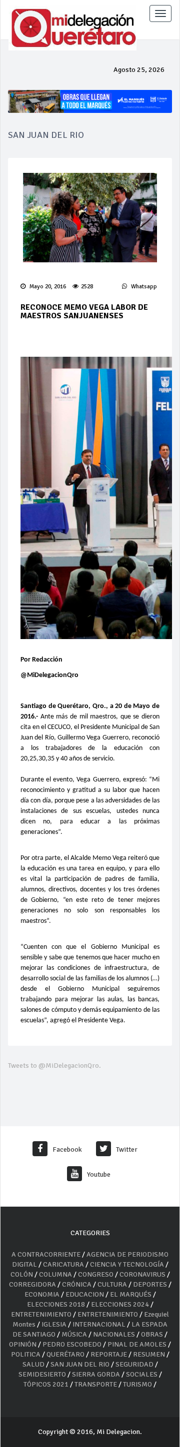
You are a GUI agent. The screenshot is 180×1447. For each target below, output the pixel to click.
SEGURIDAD (135, 1364)
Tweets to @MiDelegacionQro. (54, 1065)
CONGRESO (96, 1274)
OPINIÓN (22, 1344)
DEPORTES (150, 1284)
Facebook (67, 1149)
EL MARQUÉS (131, 1294)
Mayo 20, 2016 (47, 286)
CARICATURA (64, 1264)
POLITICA (25, 1354)
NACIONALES (114, 1334)
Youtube (98, 1174)
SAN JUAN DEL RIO (80, 1364)
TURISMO (137, 1384)
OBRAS (152, 1334)
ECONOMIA (42, 1294)
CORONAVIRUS (143, 1274)
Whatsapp (143, 286)
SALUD (33, 1364)
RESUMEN (149, 1354)
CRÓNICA (77, 1284)
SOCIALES (142, 1374)
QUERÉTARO (66, 1354)
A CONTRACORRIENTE (46, 1254)
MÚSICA (75, 1334)
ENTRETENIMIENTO (41, 1314)
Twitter (127, 1149)
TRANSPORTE (95, 1384)
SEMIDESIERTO (42, 1374)
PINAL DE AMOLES (137, 1344)
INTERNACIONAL (99, 1324)
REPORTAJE (109, 1354)
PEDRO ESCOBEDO (72, 1344)
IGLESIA (54, 1324)
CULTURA (112, 1284)
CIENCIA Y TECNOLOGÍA (127, 1264)
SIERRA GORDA (96, 1374)
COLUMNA (56, 1274)
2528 (87, 286)
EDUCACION (85, 1294)
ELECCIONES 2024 (120, 1304)
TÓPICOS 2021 (46, 1384)
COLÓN (21, 1274)
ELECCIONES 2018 (56, 1304)
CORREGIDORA (32, 1284)
